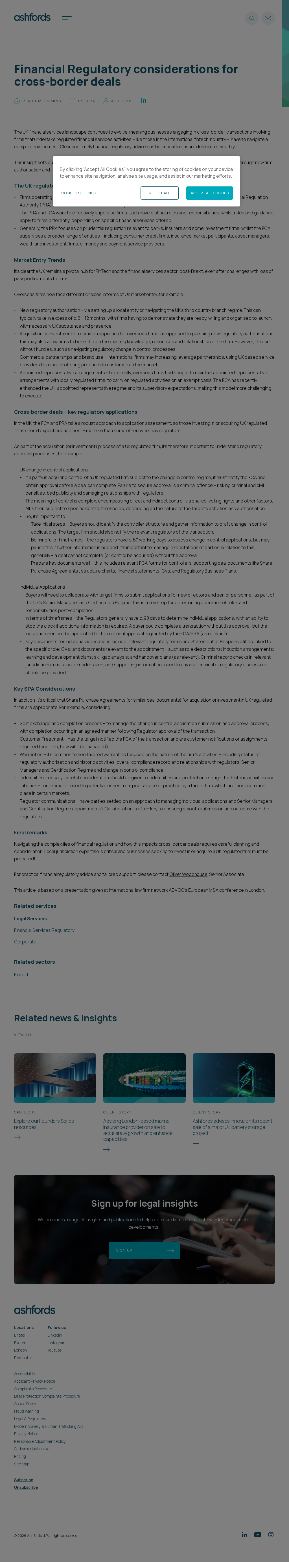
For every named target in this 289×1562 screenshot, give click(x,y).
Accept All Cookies (210, 193)
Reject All (159, 193)
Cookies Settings (79, 193)
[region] (146, 181)
